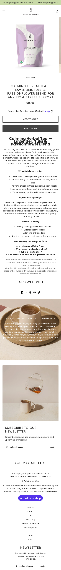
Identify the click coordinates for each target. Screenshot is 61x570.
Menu (30, 539)
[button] (39, 292)
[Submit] (52, 447)
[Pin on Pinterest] (30, 292)
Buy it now (30, 128)
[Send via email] (34, 292)
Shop (30, 535)
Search (30, 507)
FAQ (31, 515)
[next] (33, 77)
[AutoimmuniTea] (30, 11)
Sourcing (30, 519)
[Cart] (57, 11)
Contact (30, 511)
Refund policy (31, 527)
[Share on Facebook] (22, 292)
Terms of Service (30, 523)
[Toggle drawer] (4, 11)
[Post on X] (26, 292)
